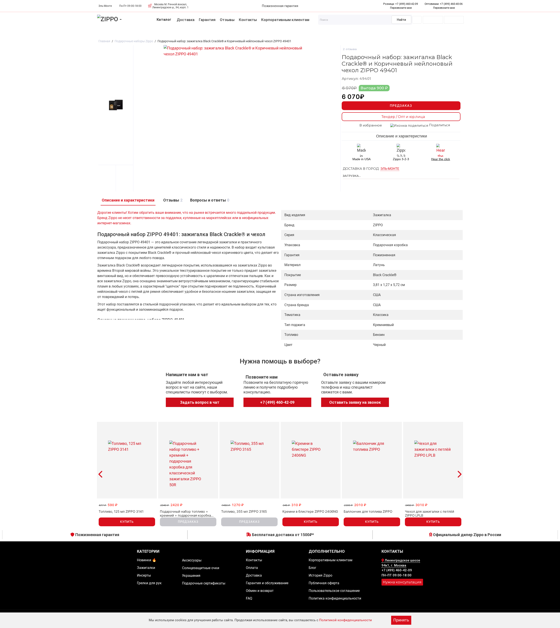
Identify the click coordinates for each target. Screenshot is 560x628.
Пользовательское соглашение (334, 591)
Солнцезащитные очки (166, 33)
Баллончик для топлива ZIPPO (368, 512)
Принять (401, 620)
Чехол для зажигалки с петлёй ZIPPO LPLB (429, 513)
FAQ (249, 598)
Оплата (252, 568)
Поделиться (439, 125)
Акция (31, 33)
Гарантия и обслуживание (267, 583)
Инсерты (73, 33)
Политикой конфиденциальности (345, 620)
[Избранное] (433, 20)
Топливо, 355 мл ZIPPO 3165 (244, 512)
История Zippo (320, 575)
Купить (127, 521)
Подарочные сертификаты (304, 33)
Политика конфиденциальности (335, 598)
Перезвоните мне (444, 7)
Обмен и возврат (260, 591)
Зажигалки (51, 33)
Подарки (223, 33)
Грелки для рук (100, 33)
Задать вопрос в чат (199, 402)
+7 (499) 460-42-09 (406, 3)
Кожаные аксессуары (256, 33)
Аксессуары (129, 33)
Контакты (248, 20)
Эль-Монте (389, 169)
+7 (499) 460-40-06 (451, 3)
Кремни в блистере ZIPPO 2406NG (310, 512)
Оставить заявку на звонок (355, 402)
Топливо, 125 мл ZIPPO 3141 (121, 512)
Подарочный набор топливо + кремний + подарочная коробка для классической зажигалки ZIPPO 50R (185, 513)
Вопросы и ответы (209, 200)
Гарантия (207, 20)
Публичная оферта (324, 583)
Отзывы (227, 20)
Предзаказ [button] (188, 521)
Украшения (201, 33)
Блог (312, 568)
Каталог (164, 20)
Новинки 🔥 (10, 33)
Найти (401, 19)
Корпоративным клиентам (285, 20)
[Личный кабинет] (417, 20)
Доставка (185, 20)
